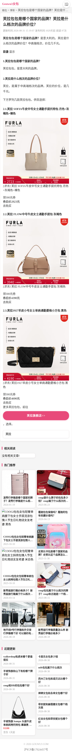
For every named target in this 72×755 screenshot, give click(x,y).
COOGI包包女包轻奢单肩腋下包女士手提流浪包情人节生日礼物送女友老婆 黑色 (18, 539)
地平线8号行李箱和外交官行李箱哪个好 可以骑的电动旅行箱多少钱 (18, 632)
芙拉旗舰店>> (36, 415)
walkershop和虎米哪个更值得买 (18, 658)
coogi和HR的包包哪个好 (16, 685)
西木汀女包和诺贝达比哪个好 (53, 680)
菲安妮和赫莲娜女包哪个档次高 (53, 706)
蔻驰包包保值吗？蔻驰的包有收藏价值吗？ (53, 514)
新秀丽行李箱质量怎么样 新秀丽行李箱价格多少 (53, 632)
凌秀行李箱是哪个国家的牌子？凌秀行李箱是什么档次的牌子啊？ (18, 499)
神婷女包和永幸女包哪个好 (53, 693)
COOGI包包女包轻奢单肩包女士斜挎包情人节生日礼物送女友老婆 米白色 (18, 578)
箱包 (4, 10)
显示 (12, 51)
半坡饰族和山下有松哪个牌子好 (18, 673)
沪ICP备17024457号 (36, 749)
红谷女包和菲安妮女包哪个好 (53, 720)
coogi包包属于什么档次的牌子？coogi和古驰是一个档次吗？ (53, 592)
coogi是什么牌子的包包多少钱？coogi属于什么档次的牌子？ (53, 499)
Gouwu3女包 (10, 4)
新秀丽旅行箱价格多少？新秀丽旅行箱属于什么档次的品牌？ (18, 592)
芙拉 (8, 434)
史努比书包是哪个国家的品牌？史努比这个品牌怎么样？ (53, 553)
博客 (12, 10)
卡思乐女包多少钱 (48, 656)
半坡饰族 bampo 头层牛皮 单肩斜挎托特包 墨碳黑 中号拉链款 (17, 723)
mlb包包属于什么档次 (50, 667)
